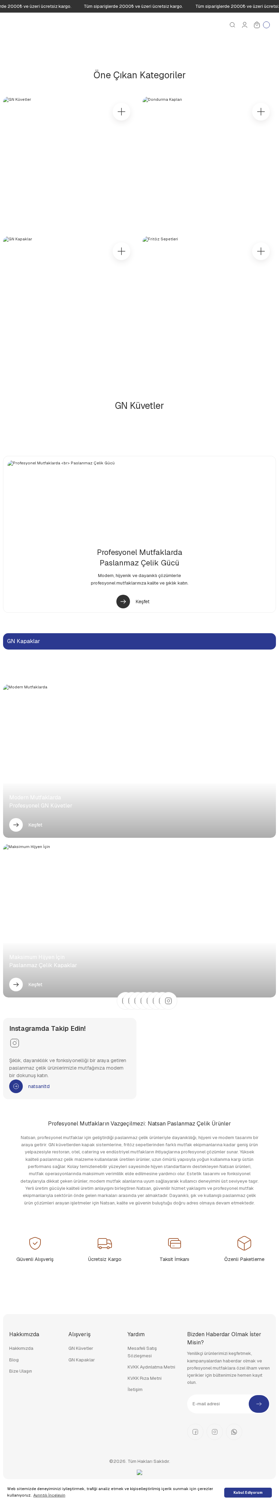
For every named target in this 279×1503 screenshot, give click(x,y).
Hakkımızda (21, 1348)
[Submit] (259, 1404)
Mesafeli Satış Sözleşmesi (142, 1351)
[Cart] (261, 25)
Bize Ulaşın (20, 1371)
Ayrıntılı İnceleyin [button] (49, 1495)
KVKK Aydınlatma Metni (151, 1367)
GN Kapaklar (81, 1360)
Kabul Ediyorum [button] (248, 1492)
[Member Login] (245, 25)
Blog (14, 1360)
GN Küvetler (80, 1348)
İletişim (135, 1389)
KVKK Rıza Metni (145, 1378)
